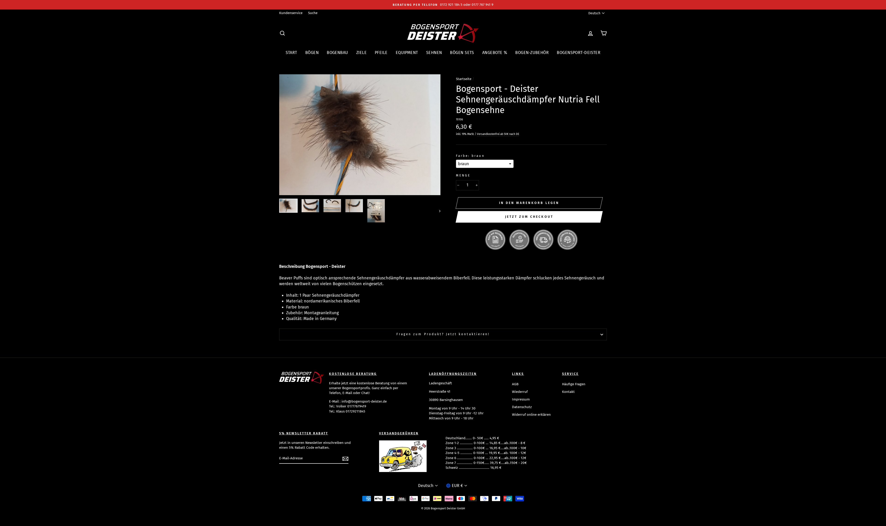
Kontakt (568, 392)
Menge (463, 175)
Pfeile (381, 52)
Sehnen (434, 52)
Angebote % (494, 52)
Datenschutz (522, 407)
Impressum (521, 399)
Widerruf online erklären (531, 414)
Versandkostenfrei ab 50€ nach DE (498, 134)
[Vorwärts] (437, 211)
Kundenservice (290, 13)
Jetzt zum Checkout (529, 217)
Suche (312, 13)
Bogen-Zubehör (532, 52)
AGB (515, 384)
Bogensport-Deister (578, 52)
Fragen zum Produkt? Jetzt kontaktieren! (443, 334)
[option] (443, 4)
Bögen (312, 52)
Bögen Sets (462, 52)
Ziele (361, 52)
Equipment (407, 52)
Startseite (463, 79)
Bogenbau (337, 52)
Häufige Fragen (573, 384)
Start (291, 52)
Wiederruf (520, 392)
